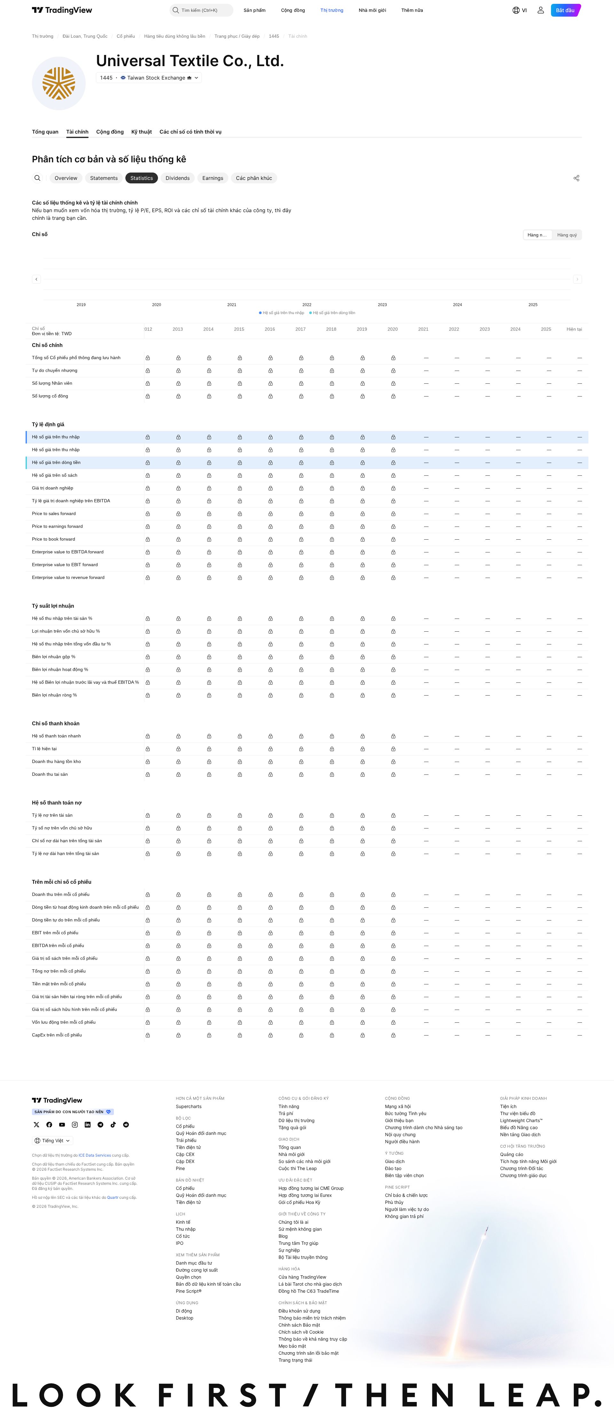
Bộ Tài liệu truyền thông (303, 1257)
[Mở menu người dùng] (540, 10)
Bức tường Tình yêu (405, 1113)
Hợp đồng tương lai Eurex (305, 1195)
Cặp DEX (185, 1161)
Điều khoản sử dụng (299, 1310)
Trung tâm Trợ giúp (299, 1243)
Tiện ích (508, 1106)
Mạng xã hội (398, 1106)
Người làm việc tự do (407, 1209)
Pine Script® (188, 1291)
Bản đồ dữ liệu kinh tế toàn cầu (208, 1284)
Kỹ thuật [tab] (141, 131)
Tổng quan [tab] (45, 131)
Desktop (184, 1318)
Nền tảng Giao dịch (520, 1134)
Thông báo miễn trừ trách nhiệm (312, 1318)
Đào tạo (393, 1168)
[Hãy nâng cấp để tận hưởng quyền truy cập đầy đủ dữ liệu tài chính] (147, 357)
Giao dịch (395, 1161)
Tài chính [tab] (77, 131)
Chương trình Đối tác (521, 1168)
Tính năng (289, 1106)
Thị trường (331, 10)
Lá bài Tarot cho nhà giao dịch (310, 1284)
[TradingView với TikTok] (113, 1124)
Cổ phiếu (185, 1126)
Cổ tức (183, 1236)
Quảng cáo (511, 1154)
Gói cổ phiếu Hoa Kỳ (299, 1202)
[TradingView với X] (36, 1124)
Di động (184, 1310)
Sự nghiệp (289, 1250)
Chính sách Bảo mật (299, 1325)
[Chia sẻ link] (576, 178)
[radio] (538, 234)
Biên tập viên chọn (404, 1175)
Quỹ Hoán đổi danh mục (201, 1133)
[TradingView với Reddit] (126, 1124)
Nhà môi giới (372, 10)
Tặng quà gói (292, 1127)
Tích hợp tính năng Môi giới (528, 1161)
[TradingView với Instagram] (74, 1124)
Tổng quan (290, 1147)
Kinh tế (183, 1222)
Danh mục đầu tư (194, 1263)
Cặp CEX (185, 1154)
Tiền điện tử (188, 1147)
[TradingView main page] (57, 1100)
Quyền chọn (188, 1277)
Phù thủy (394, 1202)
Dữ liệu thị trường (297, 1120)
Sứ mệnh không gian (300, 1229)
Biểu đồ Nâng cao (519, 1127)
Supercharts (188, 1106)
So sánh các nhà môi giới (304, 1161)
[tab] (66, 178)
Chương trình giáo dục (523, 1175)
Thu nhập (186, 1229)
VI (524, 10)
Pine (180, 1168)
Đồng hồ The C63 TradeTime (309, 1291)
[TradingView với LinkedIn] (87, 1124)
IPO (180, 1243)
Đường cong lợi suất (197, 1270)
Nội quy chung (400, 1134)
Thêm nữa (412, 10)
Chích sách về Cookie (301, 1332)
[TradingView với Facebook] (49, 1124)
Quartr (112, 1197)
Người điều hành (402, 1141)
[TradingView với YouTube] (62, 1124)
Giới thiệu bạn (399, 1120)
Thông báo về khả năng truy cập (313, 1339)
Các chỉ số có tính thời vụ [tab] (191, 131)
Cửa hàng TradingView (302, 1277)
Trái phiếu (186, 1140)
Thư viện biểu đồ (517, 1113)
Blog (283, 1236)
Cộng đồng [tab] (110, 131)
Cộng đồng (293, 10)
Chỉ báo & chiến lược (406, 1195)
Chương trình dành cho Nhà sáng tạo (423, 1127)
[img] (189, 78)
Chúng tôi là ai (293, 1222)
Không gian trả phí (404, 1216)
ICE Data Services (95, 1155)
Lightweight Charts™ (521, 1120)
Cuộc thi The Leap (298, 1168)
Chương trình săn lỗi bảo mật (309, 1353)
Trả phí (286, 1113)
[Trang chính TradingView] (62, 10)
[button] (270, 10)
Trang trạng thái (295, 1360)
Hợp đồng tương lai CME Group (311, 1188)
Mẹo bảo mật (292, 1346)
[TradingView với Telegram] (100, 1124)
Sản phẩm (254, 10)
